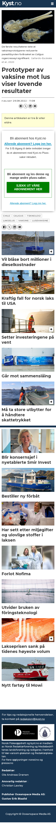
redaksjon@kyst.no (32, 718)
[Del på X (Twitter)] (25, 106)
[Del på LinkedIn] (30, 106)
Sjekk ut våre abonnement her (28, 187)
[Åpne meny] (52, 3)
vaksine (24, 220)
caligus (18, 216)
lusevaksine (40, 220)
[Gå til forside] (24, 3)
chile (6, 216)
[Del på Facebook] (21, 106)
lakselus (9, 220)
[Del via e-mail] (35, 106)
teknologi (34, 216)
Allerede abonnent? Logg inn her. (28, 143)
